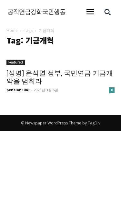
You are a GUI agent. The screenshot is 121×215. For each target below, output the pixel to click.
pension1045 (17, 89)
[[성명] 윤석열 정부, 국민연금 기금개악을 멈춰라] (60, 58)
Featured (15, 62)
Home (12, 30)
